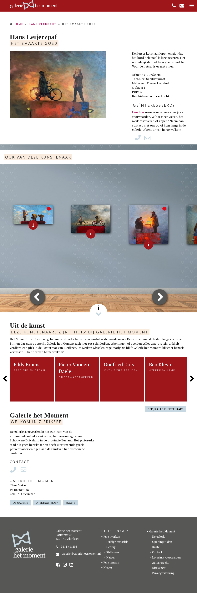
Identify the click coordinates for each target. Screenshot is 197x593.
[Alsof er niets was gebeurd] (148, 224)
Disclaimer (158, 568)
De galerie (20, 502)
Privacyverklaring (163, 573)
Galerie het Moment (162, 531)
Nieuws (108, 567)
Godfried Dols (119, 364)
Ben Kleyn (160, 364)
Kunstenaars (111, 562)
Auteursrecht (160, 562)
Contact (157, 552)
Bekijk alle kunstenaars (165, 409)
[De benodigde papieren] (91, 218)
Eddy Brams (26, 364)
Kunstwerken (112, 536)
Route (70, 502)
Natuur (110, 557)
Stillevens (112, 552)
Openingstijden (47, 502)
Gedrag (110, 547)
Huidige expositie (117, 542)
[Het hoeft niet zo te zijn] (33, 214)
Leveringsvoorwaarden (166, 557)
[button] (191, 5)
